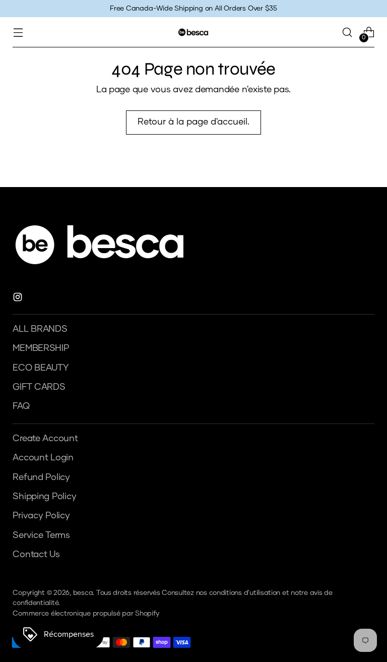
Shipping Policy (44, 496)
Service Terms (41, 535)
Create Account (45, 438)
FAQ (21, 406)
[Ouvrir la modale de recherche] (347, 32)
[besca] (193, 32)
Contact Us (36, 554)
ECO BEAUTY (40, 368)
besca (83, 592)
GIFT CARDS (39, 387)
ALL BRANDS (40, 329)
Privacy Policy (41, 515)
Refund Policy (41, 477)
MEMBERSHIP (41, 348)
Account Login (43, 457)
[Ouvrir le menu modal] (18, 32)
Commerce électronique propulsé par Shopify (86, 613)
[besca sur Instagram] (19, 299)
